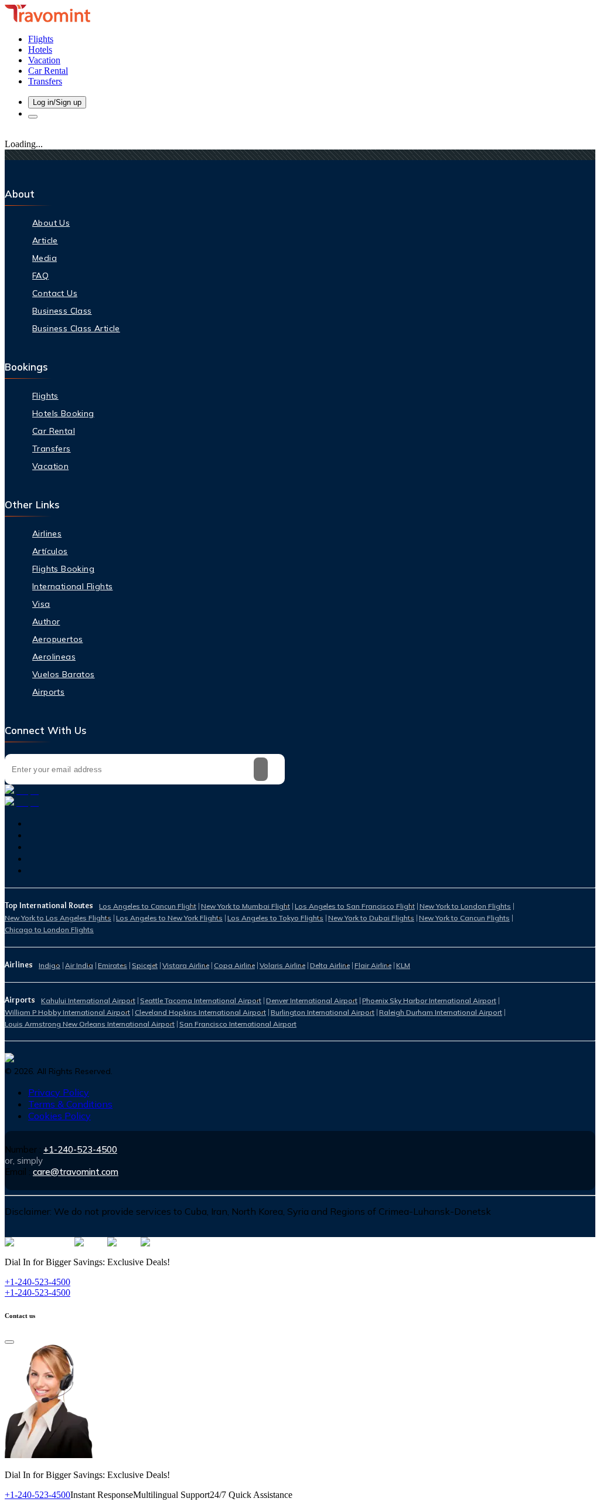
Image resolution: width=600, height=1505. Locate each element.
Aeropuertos (57, 639)
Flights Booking (63, 568)
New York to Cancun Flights (464, 917)
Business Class (62, 310)
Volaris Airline (282, 965)
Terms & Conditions (70, 1104)
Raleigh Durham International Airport (440, 1012)
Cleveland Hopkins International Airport (200, 1012)
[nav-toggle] (33, 116)
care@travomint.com (75, 1171)
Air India (79, 965)
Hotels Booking (63, 413)
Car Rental (53, 431)
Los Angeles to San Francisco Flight (355, 906)
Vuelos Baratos (63, 674)
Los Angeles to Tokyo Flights (275, 917)
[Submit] (261, 769)
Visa (41, 604)
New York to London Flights (465, 906)
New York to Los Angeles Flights (58, 917)
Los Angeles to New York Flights (169, 917)
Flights (45, 395)
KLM (403, 965)
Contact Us (54, 293)
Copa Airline (234, 965)
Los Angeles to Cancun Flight (147, 906)
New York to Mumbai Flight (245, 906)
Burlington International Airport (322, 1012)
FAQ (40, 275)
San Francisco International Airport (237, 1024)
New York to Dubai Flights (371, 917)
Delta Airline (330, 965)
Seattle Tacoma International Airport (200, 1000)
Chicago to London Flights (49, 929)
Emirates (112, 965)
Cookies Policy (59, 1116)
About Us (51, 223)
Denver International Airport (311, 1000)
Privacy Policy (58, 1092)
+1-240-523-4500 (80, 1149)
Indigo (49, 965)
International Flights (72, 586)
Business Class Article (76, 328)
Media (44, 258)
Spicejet (145, 965)
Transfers (51, 448)
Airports (48, 692)
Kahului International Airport (88, 1000)
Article (45, 240)
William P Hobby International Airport (67, 1012)
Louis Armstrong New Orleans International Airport (90, 1024)
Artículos (50, 551)
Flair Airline (372, 965)
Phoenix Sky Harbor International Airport (429, 1000)
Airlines (47, 533)
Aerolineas (54, 656)
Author (46, 621)
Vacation (50, 466)
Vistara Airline (185, 965)
